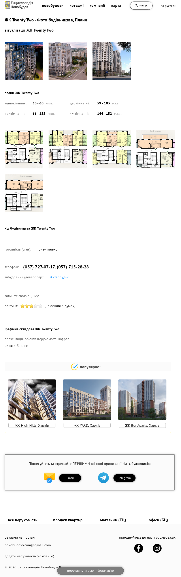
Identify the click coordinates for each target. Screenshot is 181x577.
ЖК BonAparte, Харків (142, 425)
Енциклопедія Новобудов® (39, 567)
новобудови (53, 5)
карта (116, 5)
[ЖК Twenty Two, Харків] (24, 61)
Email (70, 478)
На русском (168, 6)
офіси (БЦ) (158, 519)
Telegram (124, 478)
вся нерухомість (22, 519)
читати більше (16, 346)
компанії (97, 5)
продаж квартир (68, 519)
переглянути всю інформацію (90, 570)
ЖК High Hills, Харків (32, 425)
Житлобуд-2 (59, 277)
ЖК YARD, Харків (87, 425)
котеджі (77, 5)
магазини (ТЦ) (113, 519)
